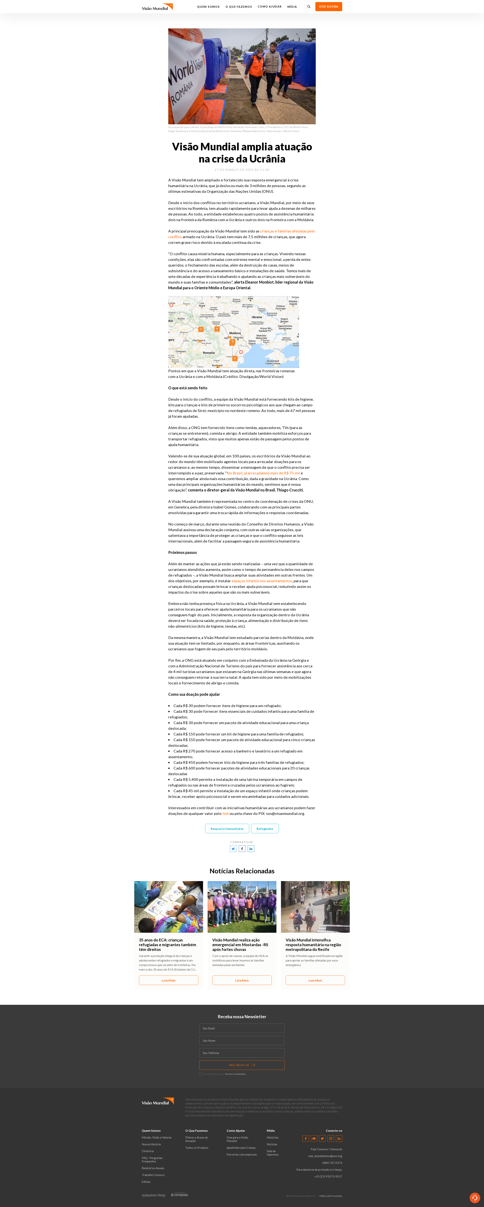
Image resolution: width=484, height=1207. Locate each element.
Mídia (292, 6)
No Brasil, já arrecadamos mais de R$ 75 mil (263, 473)
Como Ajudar (270, 6)
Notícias (272, 1144)
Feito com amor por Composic (179, 1194)
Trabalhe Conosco (153, 1175)
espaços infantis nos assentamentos (262, 580)
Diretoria (148, 1151)
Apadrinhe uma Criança (241, 1147)
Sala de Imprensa (272, 1152)
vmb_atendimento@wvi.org (325, 1156)
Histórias (272, 1137)
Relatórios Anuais (153, 1168)
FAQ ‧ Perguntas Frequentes (152, 1159)
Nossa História (151, 1144)
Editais (146, 1181)
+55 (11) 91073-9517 (328, 1176)
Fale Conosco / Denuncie (326, 1149)
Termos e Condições (235, 1074)
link (225, 813)
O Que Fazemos (239, 6)
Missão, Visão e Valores (157, 1137)
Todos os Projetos (196, 1147)
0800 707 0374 (332, 1162)
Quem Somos (208, 6)
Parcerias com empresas (242, 1154)
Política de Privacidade (331, 1196)
